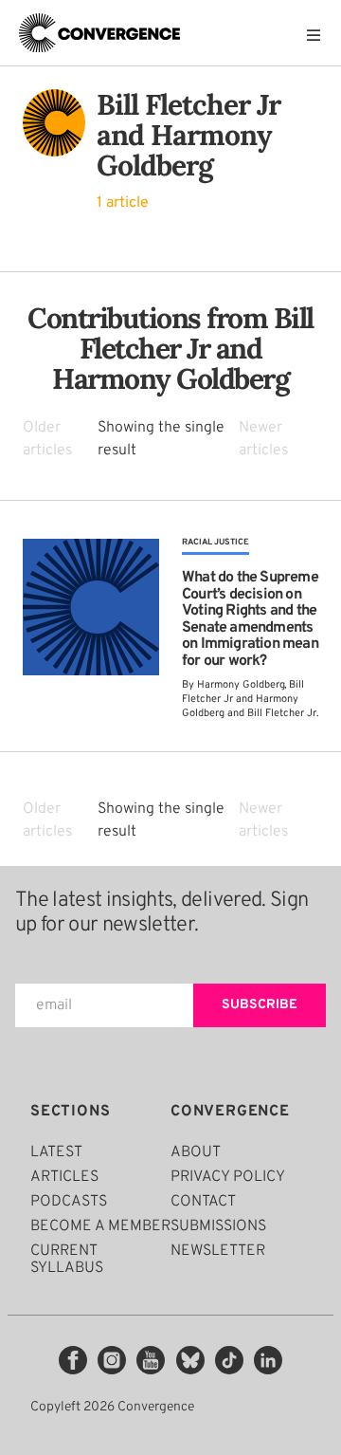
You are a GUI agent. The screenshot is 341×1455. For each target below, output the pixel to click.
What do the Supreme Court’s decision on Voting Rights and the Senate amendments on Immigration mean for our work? (250, 619)
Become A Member (100, 1226)
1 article (123, 202)
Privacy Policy (227, 1177)
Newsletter (217, 1251)
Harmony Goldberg (241, 684)
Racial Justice (215, 542)
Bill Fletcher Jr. (282, 713)
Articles (64, 1177)
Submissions (218, 1226)
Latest (56, 1152)
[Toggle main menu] (318, 35)
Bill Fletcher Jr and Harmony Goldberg (243, 699)
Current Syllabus (66, 1260)
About (195, 1152)
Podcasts (68, 1201)
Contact (203, 1201)
